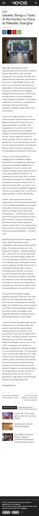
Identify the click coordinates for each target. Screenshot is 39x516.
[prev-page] (3, 447)
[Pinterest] (14, 32)
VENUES (10, 8)
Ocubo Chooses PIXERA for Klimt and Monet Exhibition (29, 397)
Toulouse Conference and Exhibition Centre (10, 396)
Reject (15, 512)
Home (4, 8)
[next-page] (7, 447)
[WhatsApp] (19, 32)
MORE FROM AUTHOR (25, 407)
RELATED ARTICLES (9, 407)
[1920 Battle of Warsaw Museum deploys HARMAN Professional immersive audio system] (7, 437)
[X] (9, 32)
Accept (6, 512)
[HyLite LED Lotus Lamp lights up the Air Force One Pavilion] (7, 416)
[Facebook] (4, 32)
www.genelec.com (9, 385)
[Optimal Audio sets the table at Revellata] (7, 426)
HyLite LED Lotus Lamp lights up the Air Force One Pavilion (25, 416)
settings (24, 508)
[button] (3, 3)
